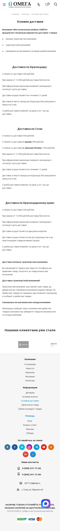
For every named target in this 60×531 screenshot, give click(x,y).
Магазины (30, 376)
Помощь (30, 416)
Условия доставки (30, 401)
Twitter (22, 447)
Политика (30, 380)
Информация (30, 387)
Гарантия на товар (30, 405)
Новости (30, 368)
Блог (30, 421)
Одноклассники (51, 447)
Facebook (15, 447)
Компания (30, 359)
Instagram (29, 447)
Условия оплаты (30, 397)
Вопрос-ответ (30, 425)
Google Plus (26, 454)
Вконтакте (7, 447)
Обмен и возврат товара (30, 409)
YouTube (44, 447)
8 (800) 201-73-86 (31, 474)
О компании (30, 364)
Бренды (30, 429)
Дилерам (30, 393)
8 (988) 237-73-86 (31, 468)
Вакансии (30, 372)
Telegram (36, 447)
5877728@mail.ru (32, 483)
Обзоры (30, 433)
